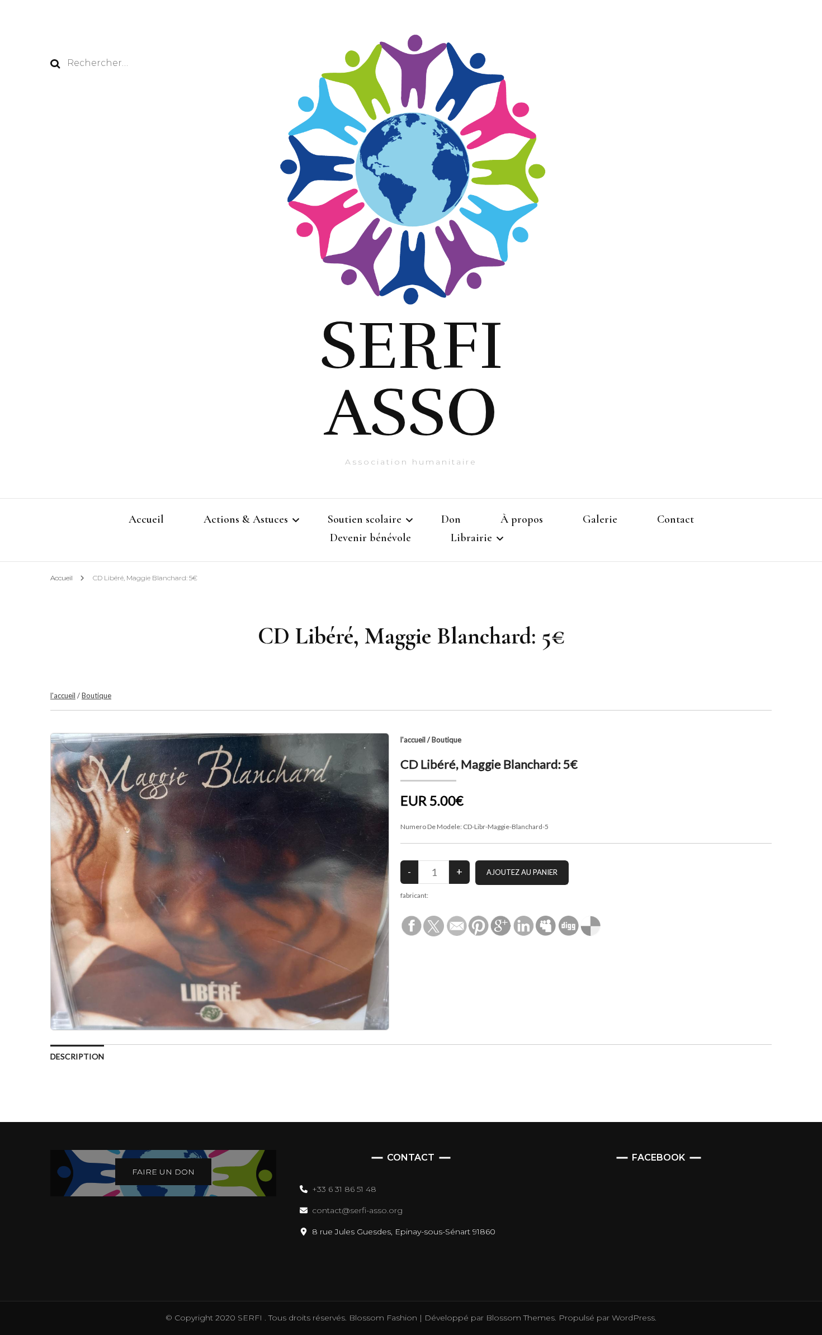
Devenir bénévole (370, 538)
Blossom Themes (519, 1318)
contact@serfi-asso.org (357, 1210)
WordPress (633, 1318)
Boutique (96, 695)
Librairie (471, 538)
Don (451, 519)
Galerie (600, 519)
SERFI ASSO (411, 380)
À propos (521, 519)
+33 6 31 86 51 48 (344, 1189)
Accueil (146, 519)
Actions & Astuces (246, 519)
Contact (675, 519)
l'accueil (62, 695)
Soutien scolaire (364, 519)
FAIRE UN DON (163, 1172)
